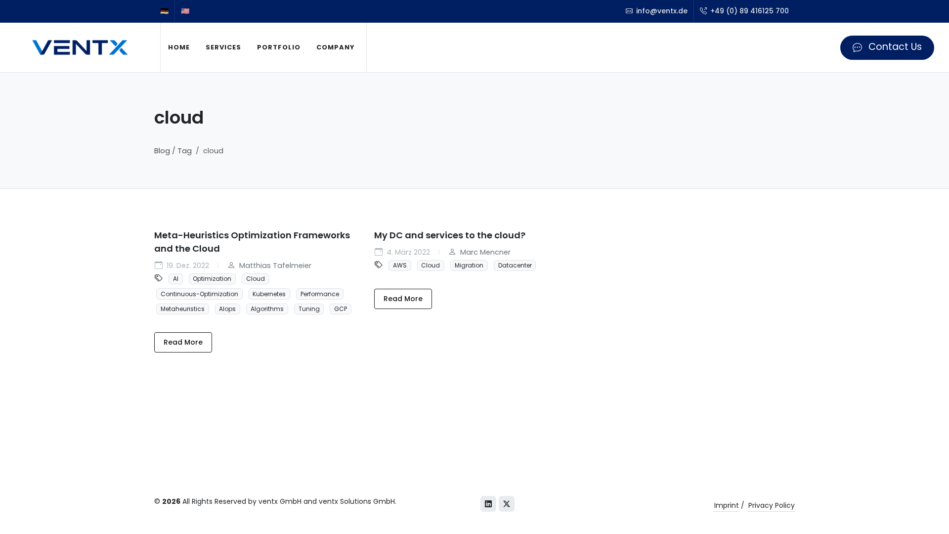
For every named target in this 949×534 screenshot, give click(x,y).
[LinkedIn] (488, 504)
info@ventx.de (661, 11)
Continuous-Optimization (199, 293)
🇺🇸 (185, 11)
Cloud (255, 278)
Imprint (726, 505)
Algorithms (267, 309)
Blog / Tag (173, 151)
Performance (320, 293)
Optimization (212, 278)
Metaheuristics (183, 309)
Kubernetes (269, 293)
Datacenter (515, 265)
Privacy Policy (771, 505)
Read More (183, 342)
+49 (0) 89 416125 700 (748, 11)
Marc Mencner (484, 252)
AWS (400, 265)
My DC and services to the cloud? (449, 235)
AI (175, 278)
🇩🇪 (164, 11)
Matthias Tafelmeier (274, 265)
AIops (227, 309)
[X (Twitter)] (507, 504)
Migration (469, 265)
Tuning (309, 309)
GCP (340, 309)
